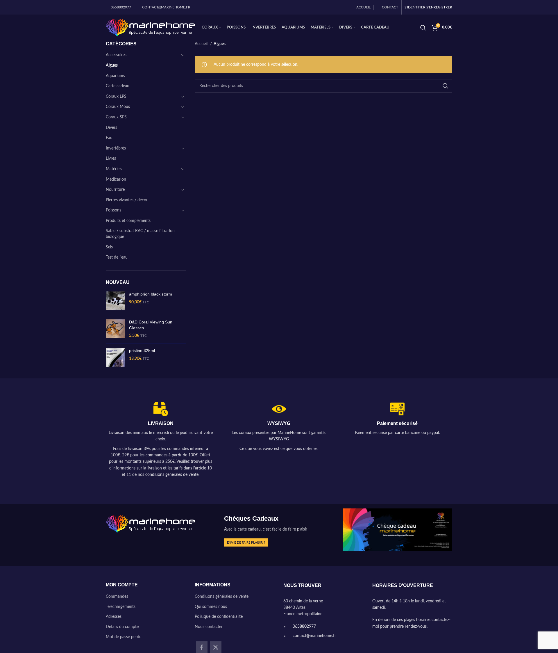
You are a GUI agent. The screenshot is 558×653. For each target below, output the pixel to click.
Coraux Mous (118, 107)
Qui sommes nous (211, 607)
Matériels (114, 169)
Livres (111, 158)
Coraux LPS (116, 97)
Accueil (202, 44)
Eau (109, 138)
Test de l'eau (117, 257)
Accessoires (116, 55)
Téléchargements (120, 607)
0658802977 (303, 626)
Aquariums (115, 76)
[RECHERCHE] (445, 85)
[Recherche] (423, 27)
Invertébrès (116, 148)
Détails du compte (122, 627)
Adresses (113, 617)
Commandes (117, 597)
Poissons (113, 210)
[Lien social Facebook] (202, 647)
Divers (111, 128)
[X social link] (215, 647)
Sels (109, 247)
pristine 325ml (142, 350)
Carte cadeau (117, 86)
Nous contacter (209, 627)
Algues (112, 65)
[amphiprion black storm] (115, 300)
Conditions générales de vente (221, 597)
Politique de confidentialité (219, 617)
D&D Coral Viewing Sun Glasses (150, 325)
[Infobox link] (160, 440)
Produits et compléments (128, 221)
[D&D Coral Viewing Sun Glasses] (115, 329)
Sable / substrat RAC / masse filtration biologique (140, 234)
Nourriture (115, 190)
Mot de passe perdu (124, 637)
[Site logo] (151, 28)
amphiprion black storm (150, 294)
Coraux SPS (116, 117)
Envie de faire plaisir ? (246, 542)
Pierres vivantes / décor (127, 200)
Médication (116, 179)
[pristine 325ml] (115, 357)
